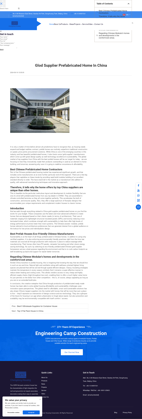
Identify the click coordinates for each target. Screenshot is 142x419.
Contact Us (98, 24)
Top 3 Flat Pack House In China (30, 310)
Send (1, 50)
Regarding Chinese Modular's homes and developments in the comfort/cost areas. (114, 35)
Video (90, 24)
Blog (115, 412)
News (72, 24)
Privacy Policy (127, 412)
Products (64, 24)
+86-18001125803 (104, 390)
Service (85, 24)
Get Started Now (72, 352)
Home (51, 24)
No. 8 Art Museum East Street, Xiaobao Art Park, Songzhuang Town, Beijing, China (39, 14)
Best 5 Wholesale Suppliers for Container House (37, 306)
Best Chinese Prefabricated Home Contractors (113, 11)
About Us (57, 24)
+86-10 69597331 (79, 14)
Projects (77, 24)
